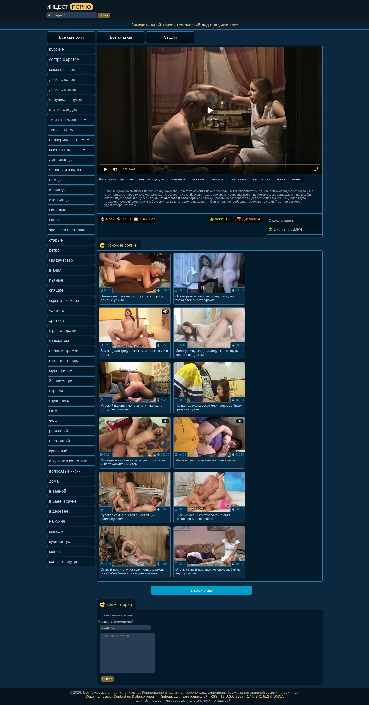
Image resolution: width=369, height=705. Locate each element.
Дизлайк (249, 219)
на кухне (57, 521)
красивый (58, 451)
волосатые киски (65, 471)
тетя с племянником (67, 120)
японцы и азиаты (65, 170)
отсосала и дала (176, 198)
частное (56, 310)
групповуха (59, 401)
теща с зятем (61, 130)
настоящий (59, 441)
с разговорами (62, 330)
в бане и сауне (63, 501)
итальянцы (59, 200)
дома (54, 481)
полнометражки (63, 350)
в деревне (58, 511)
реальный (58, 431)
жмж (53, 421)
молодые (57, 210)
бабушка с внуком (66, 99)
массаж (56, 531)
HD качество (61, 260)
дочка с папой (62, 79)
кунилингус (59, 541)
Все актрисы (121, 37)
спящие (56, 290)
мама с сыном (62, 69)
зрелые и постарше (67, 230)
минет (54, 551)
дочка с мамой (62, 89)
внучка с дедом (63, 109)
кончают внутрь (63, 561)
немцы (55, 180)
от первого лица (64, 361)
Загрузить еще (201, 590)
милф (54, 220)
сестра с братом (64, 59)
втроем (56, 391)
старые (56, 240)
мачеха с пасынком (67, 150)
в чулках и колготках (68, 461)
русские (56, 49)
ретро (54, 250)
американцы (61, 160)
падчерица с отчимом (69, 140)
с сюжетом (59, 340)
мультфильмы (62, 371)
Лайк (218, 219)
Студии (170, 37)
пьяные (56, 280)
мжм (53, 411)
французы (58, 190)
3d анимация (61, 381)
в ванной (57, 491)
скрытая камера (64, 300)
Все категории (71, 37)
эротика (56, 320)
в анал (55, 270)
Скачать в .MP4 (287, 229)
